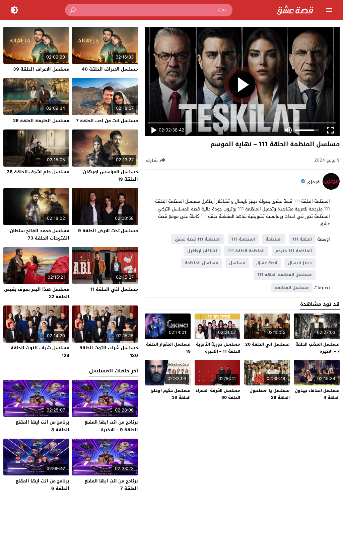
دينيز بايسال (300, 263)
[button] (73, 10)
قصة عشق (266, 263)
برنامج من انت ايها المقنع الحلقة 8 (42, 426)
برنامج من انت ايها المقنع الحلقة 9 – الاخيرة (111, 426)
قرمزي (313, 182)
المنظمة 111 (243, 239)
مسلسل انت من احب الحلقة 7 (107, 120)
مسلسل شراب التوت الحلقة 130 (108, 351)
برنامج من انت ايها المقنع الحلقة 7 (111, 484)
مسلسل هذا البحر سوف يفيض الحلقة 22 (36, 293)
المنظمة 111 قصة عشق (198, 239)
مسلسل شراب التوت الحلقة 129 (40, 351)
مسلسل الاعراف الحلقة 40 (110, 69)
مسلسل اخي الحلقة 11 (114, 289)
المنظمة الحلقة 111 (246, 251)
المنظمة (274, 239)
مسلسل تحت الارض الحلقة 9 (108, 231)
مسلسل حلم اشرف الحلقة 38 (38, 172)
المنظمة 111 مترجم (293, 251)
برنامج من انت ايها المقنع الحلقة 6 (42, 484)
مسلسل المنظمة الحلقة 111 (284, 274)
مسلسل (237, 263)
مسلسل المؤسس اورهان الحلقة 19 (110, 175)
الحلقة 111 (302, 239)
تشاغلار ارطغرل (202, 251)
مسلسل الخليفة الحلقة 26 (41, 120)
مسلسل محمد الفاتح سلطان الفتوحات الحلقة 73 (39, 234)
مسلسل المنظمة (201, 263)
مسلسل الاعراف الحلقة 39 (41, 69)
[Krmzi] (331, 188)
